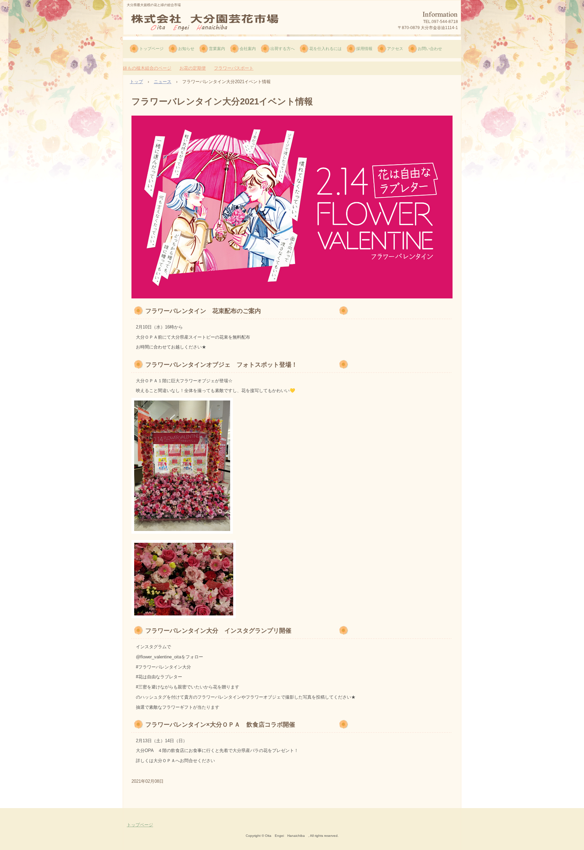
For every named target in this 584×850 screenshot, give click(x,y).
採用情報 (364, 48)
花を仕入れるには (325, 48)
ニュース (162, 81)
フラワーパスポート (233, 68)
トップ (136, 81)
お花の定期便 (192, 68)
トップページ (151, 48)
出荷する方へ (282, 48)
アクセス (395, 48)
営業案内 (217, 48)
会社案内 (248, 48)
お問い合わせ (430, 48)
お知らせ (186, 48)
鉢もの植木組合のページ (147, 68)
